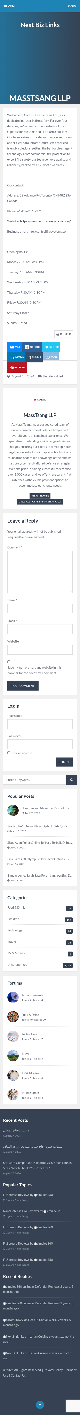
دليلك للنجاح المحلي (16, 1130)
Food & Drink (16, 907)
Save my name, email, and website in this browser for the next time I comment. (34, 670)
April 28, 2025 (32, 813)
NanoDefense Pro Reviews (21, 1211)
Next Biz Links (40, 24)
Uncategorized (53, 376)
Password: (14, 736)
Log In (64, 762)
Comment (14, 547)
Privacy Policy (53, 1370)
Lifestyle (13, 919)
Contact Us (18, 1375)
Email (12, 621)
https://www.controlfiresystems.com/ (45, 221)
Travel (11, 942)
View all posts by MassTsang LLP (40, 501)
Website (13, 641)
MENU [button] (12, 6)
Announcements (32, 995)
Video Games (31, 1092)
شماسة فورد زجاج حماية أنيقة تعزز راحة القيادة (32, 1146)
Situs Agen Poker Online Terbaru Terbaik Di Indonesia (43, 842)
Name (12, 600)
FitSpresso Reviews (16, 1195)
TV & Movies (16, 953)
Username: (14, 715)
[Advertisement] (40, 64)
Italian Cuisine (38, 1336)
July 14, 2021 (17, 847)
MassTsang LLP (40, 415)
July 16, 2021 (17, 864)
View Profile (40, 495)
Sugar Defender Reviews (43, 1286)
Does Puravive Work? (42, 1320)
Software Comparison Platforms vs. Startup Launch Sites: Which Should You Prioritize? (37, 1165)
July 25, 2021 (17, 880)
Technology (15, 930)
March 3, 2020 (18, 831)
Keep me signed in (21, 753)
